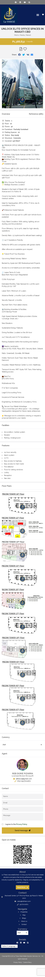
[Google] (29, 2)
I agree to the (16, 824)
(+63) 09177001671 (24, 781)
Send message (21, 830)
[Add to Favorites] (25, 49)
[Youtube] (24, 2)
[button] (38, 15)
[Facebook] (16, 2)
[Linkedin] (20, 2)
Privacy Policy (21, 824)
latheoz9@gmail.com (23, 779)
